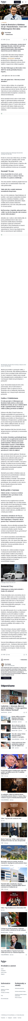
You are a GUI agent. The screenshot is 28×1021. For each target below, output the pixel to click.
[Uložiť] (26, 39)
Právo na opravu (18, 997)
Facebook (3, 1017)
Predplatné (17, 2)
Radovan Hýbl (14, 730)
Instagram (10, 1017)
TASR (13, 747)
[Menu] (25, 2)
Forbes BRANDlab (15, 739)
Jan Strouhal (14, 721)
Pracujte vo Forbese (5, 992)
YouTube (19, 1017)
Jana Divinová (4, 712)
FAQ (2, 995)
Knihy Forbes (3, 972)
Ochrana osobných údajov (20, 991)
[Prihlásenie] (22, 2)
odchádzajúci (11, 58)
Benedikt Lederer (4, 932)
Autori (2, 968)
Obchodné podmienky (19, 988)
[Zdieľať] (24, 39)
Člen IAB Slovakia (4, 998)
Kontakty (3, 986)
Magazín (2, 974)
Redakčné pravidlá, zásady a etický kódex (21, 995)
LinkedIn (15, 1017)
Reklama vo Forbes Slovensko (5, 990)
